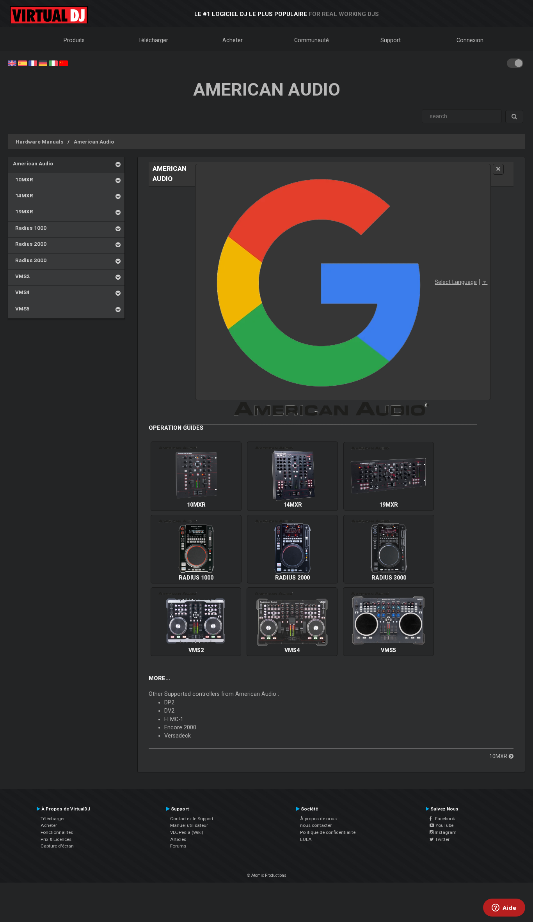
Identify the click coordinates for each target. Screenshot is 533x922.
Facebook (443, 818)
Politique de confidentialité (327, 832)
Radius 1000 (29, 228)
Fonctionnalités (57, 832)
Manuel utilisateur (189, 825)
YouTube (443, 825)
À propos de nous (318, 818)
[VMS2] (196, 621)
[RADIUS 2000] (292, 548)
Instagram (445, 832)
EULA (306, 839)
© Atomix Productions (266, 875)
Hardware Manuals (40, 141)
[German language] (43, 62)
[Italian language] (53, 62)
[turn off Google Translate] (498, 169)
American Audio (94, 141)
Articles (178, 839)
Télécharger (153, 40)
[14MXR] (292, 476)
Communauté (311, 40)
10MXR (23, 179)
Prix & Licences (56, 839)
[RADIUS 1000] (196, 548)
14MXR (23, 195)
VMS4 (21, 292)
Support (390, 40)
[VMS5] (388, 621)
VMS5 (21, 308)
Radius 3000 (29, 260)
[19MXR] (388, 476)
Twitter (441, 839)
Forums (178, 846)
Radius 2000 (29, 244)
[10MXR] (196, 476)
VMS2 (21, 276)
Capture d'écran (57, 846)
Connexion (470, 40)
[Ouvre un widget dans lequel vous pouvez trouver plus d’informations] (504, 908)
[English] (12, 62)
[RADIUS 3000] (388, 548)
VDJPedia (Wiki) (186, 832)
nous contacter (316, 825)
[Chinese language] (63, 62)
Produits (74, 40)
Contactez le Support (191, 818)
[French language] (32, 62)
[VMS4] (292, 621)
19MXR (23, 211)
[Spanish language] (22, 62)
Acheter (232, 40)
